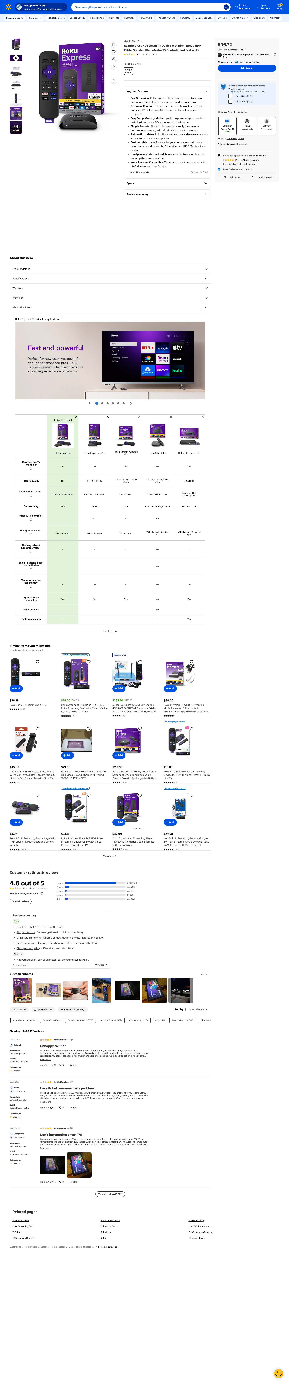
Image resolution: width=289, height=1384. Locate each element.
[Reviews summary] (143, 54)
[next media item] (114, 81)
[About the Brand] (206, 307)
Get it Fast (114, 17)
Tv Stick (16, 1232)
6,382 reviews (41, 888)
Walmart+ (275, 17)
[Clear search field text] (219, 7)
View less (99, 964)
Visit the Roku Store (133, 41)
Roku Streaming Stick (23, 1226)
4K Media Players (196, 1238)
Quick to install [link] (25, 927)
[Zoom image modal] (114, 59)
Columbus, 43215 (235, 138)
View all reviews (20, 901)
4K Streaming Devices (23, 1238)
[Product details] (206, 269)
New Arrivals (146, 17)
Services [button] (33, 18)
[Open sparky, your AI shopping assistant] (279, 1374)
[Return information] (257, 62)
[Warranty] (206, 288)
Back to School (77, 17)
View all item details (139, 172)
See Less (108, 631)
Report (73, 1065)
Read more (45, 1059)
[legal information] (245, 50)
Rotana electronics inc (255, 155)
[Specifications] (206, 278)
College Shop (97, 17)
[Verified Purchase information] (71, 1039)
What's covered (236, 89)
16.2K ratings (151, 54)
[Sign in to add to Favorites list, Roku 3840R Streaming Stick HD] (37, 661)
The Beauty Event (166, 17)
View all (204, 974)
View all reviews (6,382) (110, 1194)
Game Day (185, 17)
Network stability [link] (26, 959)
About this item (21, 258)
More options (244, 144)
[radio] (128, 71)
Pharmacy (129, 17)
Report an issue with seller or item (239, 164)
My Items (222, 17)
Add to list (235, 177)
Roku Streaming (196, 1220)
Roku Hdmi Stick (109, 1226)
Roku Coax (106, 1232)
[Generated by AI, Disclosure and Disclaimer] (206, 172)
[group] (140, 54)
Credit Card (259, 17)
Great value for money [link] (29, 937)
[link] (180, 990)
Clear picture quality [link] (28, 948)
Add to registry (265, 177)
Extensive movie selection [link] (31, 943)
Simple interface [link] (26, 932)
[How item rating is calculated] (42, 893)
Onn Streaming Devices (200, 1232)
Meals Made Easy (204, 17)
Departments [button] (13, 18)
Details (248, 169)
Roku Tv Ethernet (20, 1220)
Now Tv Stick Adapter (199, 1226)
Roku (103, 1238)
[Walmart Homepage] (8, 7)
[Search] (226, 7)
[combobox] (151, 7)
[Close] (62, 18)
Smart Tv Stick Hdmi (110, 1220)
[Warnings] (206, 298)
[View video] (114, 66)
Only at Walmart (240, 17)
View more (108, 856)
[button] (243, 7)
